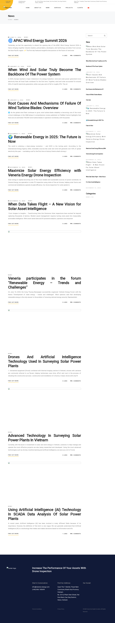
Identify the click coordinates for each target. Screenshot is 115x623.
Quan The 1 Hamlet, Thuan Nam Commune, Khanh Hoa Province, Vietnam (68, 589)
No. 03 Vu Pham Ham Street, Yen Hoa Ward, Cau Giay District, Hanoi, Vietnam (68, 597)
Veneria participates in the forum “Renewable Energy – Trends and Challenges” (44, 282)
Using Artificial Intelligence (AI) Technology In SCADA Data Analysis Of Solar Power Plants (44, 514)
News (26, 37)
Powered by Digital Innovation (94, 609)
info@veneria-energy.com (41, 587)
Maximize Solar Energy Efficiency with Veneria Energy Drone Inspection (44, 172)
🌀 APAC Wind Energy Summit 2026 (37, 40)
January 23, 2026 (16, 66)
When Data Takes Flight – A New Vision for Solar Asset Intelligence (44, 206)
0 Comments (76, 55)
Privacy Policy (61, 609)
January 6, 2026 (16, 100)
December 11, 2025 (17, 133)
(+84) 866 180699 (38, 589)
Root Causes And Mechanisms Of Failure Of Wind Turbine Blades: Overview (44, 105)
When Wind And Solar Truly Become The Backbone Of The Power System (44, 71)
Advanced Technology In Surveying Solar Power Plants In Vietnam (44, 437)
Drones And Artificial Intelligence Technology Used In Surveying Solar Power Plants (44, 361)
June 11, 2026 (15, 37)
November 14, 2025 (17, 167)
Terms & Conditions (37, 609)
